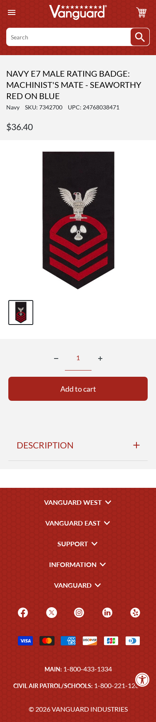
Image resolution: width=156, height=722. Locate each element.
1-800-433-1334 (87, 669)
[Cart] (141, 12)
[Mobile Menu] (11, 12)
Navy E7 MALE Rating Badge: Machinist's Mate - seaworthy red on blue (73, 84)
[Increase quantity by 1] (100, 358)
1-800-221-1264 (118, 685)
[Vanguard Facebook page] (22, 611)
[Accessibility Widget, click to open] (142, 679)
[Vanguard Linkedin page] (106, 611)
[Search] (140, 37)
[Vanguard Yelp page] (134, 611)
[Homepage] (78, 12)
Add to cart (78, 388)
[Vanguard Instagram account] (78, 611)
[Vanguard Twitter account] (50, 611)
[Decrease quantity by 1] (56, 358)
